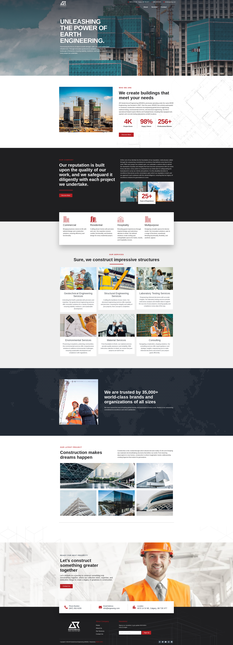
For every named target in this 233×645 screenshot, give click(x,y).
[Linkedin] (171, 642)
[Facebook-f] (159, 642)
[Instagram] (168, 642)
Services (154, 7)
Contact (164, 7)
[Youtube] (165, 642)
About (146, 7)
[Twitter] (162, 642)
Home (138, 7)
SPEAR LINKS (99, 642)
